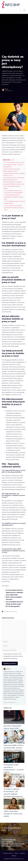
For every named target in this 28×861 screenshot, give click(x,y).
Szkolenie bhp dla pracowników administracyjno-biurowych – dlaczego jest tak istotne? (13, 843)
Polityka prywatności (8, 853)
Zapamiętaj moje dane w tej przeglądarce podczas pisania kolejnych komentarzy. (13, 656)
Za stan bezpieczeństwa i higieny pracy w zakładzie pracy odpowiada (14, 592)
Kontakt (17, 853)
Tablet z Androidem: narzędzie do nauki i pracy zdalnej (13, 813)
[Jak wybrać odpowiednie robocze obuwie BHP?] (14, 717)
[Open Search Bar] (20, 10)
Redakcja (14, 855)
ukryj (12, 160)
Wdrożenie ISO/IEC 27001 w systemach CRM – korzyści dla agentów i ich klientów (14, 747)
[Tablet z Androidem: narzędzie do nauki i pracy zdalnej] (14, 804)
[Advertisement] (14, 29)
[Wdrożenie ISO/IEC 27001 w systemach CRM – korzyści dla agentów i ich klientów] (14, 737)
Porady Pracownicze (10, 611)
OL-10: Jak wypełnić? (13, 606)
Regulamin (22, 853)
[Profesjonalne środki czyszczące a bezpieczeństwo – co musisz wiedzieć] (14, 757)
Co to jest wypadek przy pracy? (11, 829)
